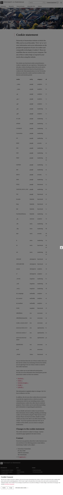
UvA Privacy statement (9, 484)
